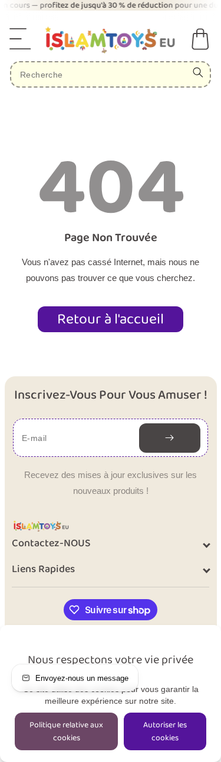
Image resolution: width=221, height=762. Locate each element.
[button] (20, 39)
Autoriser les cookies (165, 731)
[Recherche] (198, 72)
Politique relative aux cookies (66, 731)
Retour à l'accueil (110, 319)
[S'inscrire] (169, 438)
